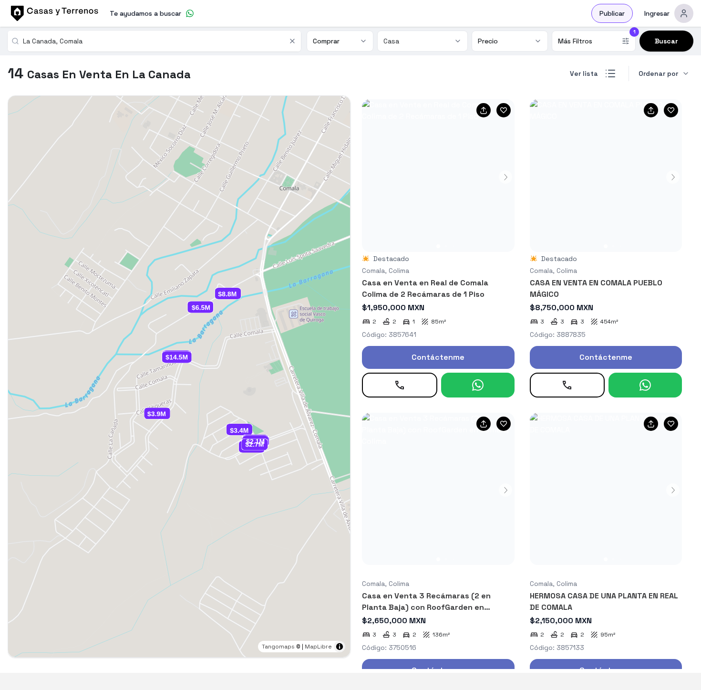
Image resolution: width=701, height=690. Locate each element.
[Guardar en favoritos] (503, 110)
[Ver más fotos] (438, 175)
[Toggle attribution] (339, 646)
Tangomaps (278, 646)
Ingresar (657, 13)
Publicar (612, 13)
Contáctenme (438, 357)
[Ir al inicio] (53, 13)
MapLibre (318, 646)
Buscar (666, 41)
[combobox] (153, 41)
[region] (179, 376)
